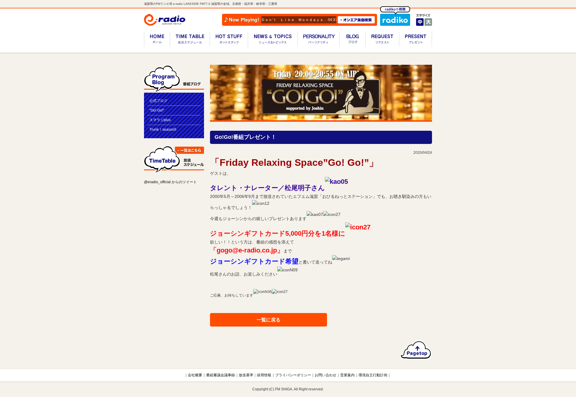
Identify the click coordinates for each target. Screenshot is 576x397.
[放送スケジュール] (190, 40)
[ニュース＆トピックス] (272, 40)
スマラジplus (160, 120)
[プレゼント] (415, 40)
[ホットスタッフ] (229, 40)
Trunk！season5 (162, 129)
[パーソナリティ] (318, 40)
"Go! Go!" (156, 110)
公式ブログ (158, 101)
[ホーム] (157, 40)
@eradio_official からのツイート (170, 182)
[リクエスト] (382, 40)
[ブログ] (352, 40)
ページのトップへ (416, 350)
